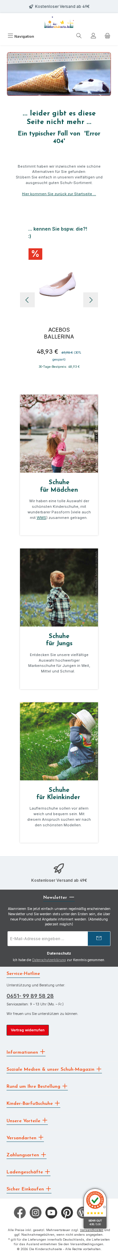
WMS (41, 517)
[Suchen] (79, 36)
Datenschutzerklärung (49, 960)
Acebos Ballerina (59, 333)
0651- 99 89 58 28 (30, 996)
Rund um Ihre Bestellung (34, 1086)
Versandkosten (91, 1230)
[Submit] (99, 938)
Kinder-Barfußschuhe (30, 1103)
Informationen (23, 1052)
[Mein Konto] (93, 36)
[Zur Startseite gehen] (59, 22)
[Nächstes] (90, 300)
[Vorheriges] (27, 300)
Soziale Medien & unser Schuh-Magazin (51, 1069)
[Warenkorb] (107, 36)
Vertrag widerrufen (28, 1030)
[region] (59, 299)
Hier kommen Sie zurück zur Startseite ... (59, 194)
